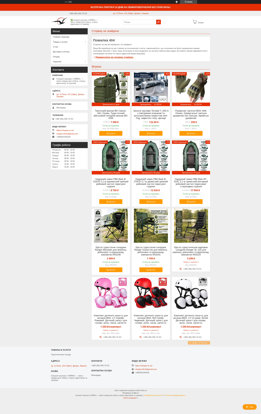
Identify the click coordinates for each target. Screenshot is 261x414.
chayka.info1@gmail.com (67, 134)
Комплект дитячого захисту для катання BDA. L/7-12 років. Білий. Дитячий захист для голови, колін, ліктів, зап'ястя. (191, 319)
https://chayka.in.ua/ (65, 130)
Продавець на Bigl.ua (130, 393)
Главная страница (61, 37)
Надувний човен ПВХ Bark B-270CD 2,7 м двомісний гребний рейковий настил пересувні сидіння (151, 183)
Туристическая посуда (61, 354)
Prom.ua (143, 390)
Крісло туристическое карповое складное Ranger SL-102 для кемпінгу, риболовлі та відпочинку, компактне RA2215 (191, 251)
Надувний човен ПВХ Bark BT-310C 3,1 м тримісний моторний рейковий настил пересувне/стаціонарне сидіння (191, 183)
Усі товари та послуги (197, 343)
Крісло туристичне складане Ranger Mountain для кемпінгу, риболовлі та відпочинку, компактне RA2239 (111, 251)
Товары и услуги (60, 42)
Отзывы (56, 57)
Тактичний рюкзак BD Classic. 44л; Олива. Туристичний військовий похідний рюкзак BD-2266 (111, 114)
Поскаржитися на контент (154, 395)
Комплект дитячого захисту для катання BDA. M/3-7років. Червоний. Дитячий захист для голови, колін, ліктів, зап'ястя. (151, 319)
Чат (251, 407)
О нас (55, 47)
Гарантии (57, 61)
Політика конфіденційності (175, 395)
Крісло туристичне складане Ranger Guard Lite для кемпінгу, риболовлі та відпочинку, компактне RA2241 (150, 251)
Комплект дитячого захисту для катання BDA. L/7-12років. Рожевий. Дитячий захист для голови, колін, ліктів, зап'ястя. (111, 319)
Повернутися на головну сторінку (114, 57)
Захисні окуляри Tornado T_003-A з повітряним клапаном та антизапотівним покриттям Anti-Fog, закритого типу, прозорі (151, 114)
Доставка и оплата (61, 52)
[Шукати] (158, 22)
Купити (112, 133)
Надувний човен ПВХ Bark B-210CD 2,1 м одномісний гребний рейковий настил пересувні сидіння (110, 183)
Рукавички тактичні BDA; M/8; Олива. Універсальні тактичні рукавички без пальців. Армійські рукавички (191, 114)
